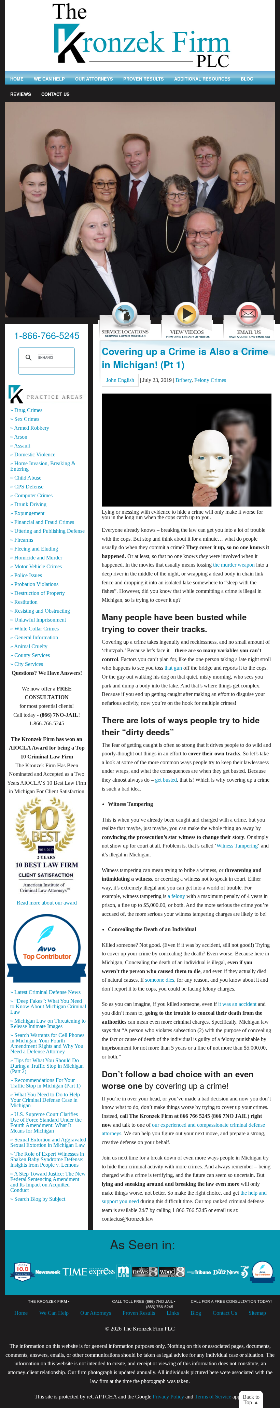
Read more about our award (47, 903)
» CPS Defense (26, 486)
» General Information (34, 637)
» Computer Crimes (31, 495)
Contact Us (55, 94)
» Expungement (27, 513)
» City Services (26, 664)
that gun (173, 668)
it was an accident (237, 1004)
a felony (176, 896)
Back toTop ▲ (251, 1399)
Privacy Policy (168, 1396)
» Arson (18, 437)
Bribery (184, 380)
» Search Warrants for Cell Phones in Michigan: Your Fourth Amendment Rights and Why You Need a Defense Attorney (47, 1043)
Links (173, 1313)
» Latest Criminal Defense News (45, 992)
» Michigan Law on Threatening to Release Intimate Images (48, 1023)
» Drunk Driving (28, 504)
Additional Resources (202, 78)
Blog (247, 78)
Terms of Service (213, 1396)
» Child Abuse (25, 478)
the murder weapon (234, 565)
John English (120, 380)
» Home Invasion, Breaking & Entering (42, 466)
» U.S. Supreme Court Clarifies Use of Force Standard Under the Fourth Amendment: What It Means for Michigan (46, 1123)
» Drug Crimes (26, 410)
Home (17, 78)
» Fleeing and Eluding (34, 549)
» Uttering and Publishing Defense (47, 531)
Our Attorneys (94, 78)
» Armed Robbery (29, 428)
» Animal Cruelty (28, 646)
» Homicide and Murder (36, 557)
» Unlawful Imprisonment (38, 620)
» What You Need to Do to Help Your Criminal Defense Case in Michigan (45, 1100)
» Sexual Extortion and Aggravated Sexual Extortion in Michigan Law (48, 1142)
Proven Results (143, 78)
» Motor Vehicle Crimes (36, 566)
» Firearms (21, 540)
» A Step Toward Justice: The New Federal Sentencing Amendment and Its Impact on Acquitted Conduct (48, 1182)
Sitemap (257, 1313)
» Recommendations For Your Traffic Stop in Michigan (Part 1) (45, 1083)
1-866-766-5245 (47, 335)
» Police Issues (26, 575)
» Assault (20, 446)
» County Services (30, 655)
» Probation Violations (34, 584)
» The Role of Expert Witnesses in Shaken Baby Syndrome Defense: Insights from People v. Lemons (47, 1159)
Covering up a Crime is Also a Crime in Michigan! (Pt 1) (185, 357)
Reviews (20, 94)
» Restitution (24, 602)
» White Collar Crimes (34, 628)
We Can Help (49, 78)
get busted (166, 780)
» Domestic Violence (32, 454)
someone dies (159, 980)
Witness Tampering (237, 846)
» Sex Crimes (24, 419)
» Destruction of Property (37, 593)
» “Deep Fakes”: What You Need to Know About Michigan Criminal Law (48, 1006)
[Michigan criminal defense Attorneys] (140, 35)
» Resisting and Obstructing (40, 611)
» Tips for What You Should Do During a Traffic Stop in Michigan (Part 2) (47, 1066)
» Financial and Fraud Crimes (42, 522)
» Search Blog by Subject (37, 1199)
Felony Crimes (210, 380)
